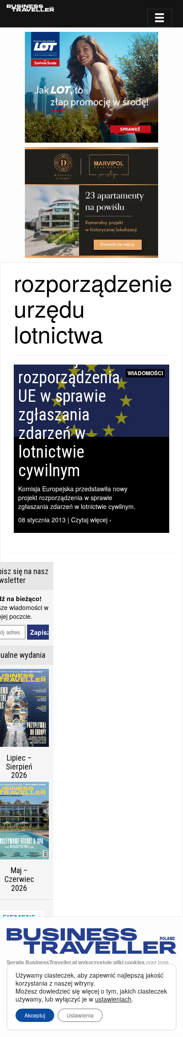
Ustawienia (80, 1015)
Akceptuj (34, 1015)
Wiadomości (145, 373)
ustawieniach (113, 999)
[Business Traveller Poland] (30, 8)
